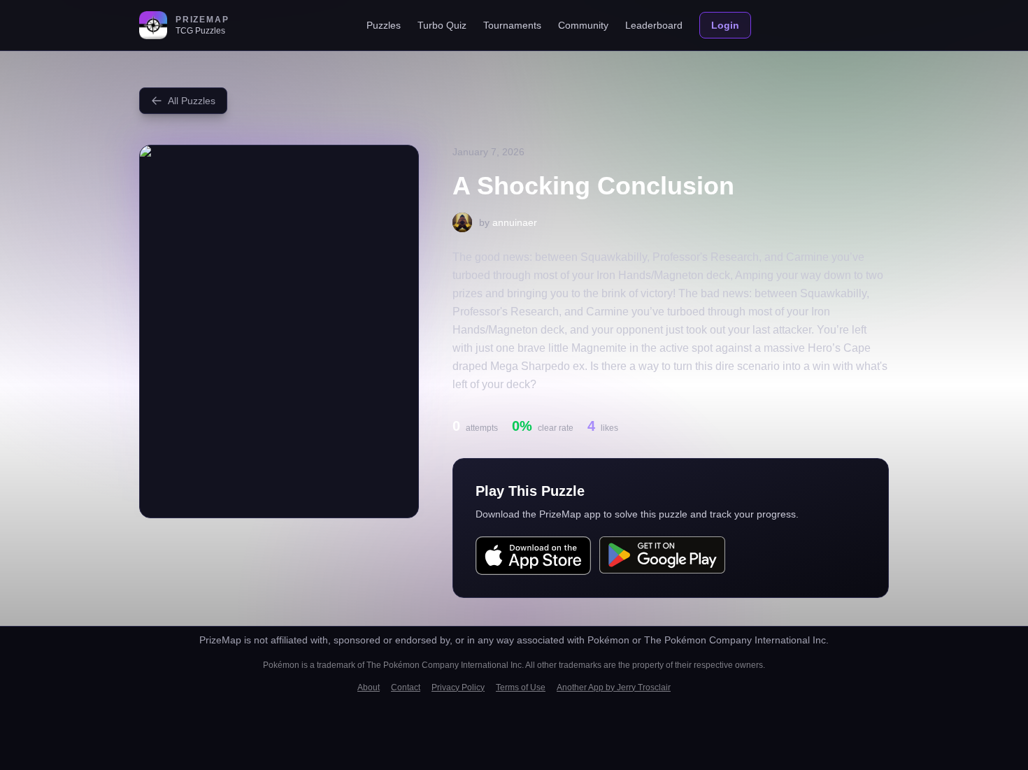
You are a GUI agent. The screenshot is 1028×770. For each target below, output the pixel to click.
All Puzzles (191, 100)
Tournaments (512, 25)
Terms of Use (520, 687)
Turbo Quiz (441, 25)
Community (583, 25)
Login (725, 25)
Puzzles (383, 25)
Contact (405, 687)
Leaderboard (654, 25)
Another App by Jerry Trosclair (614, 687)
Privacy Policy (458, 687)
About (368, 687)
